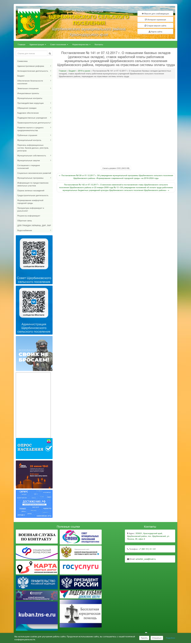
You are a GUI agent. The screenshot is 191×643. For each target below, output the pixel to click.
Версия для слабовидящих (156, 13)
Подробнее (170, 638)
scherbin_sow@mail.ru (146, 559)
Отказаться (156, 638)
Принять (144, 638)
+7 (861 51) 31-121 (147, 548)
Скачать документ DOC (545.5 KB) (115, 168)
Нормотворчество (80, 44)
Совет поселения (58, 44)
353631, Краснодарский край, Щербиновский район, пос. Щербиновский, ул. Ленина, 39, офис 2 (148, 536)
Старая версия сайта (156, 25)
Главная (21, 44)
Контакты (99, 44)
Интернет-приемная (156, 19)
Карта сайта (156, 31)
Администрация (37, 44)
